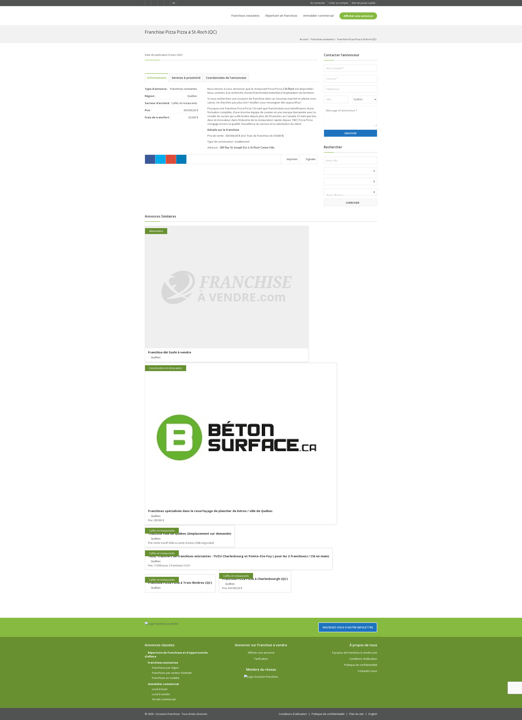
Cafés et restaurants (184, 103)
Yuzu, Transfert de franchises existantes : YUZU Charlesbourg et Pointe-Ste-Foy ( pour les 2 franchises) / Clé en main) (238, 556)
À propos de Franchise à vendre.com (354, 652)
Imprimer (292, 159)
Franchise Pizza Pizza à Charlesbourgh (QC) (255, 579)
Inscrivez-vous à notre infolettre (348, 627)
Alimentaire (156, 231)
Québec (192, 96)
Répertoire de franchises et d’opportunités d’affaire (176, 654)
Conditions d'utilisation (293, 714)
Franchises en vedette (165, 678)
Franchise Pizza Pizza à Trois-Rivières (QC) (180, 582)
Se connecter (317, 3)
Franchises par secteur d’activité (172, 673)
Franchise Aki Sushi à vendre (169, 352)
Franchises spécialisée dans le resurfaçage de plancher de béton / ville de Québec (210, 511)
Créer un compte (338, 3)
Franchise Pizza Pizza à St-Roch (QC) (356, 39)
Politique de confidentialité (360, 665)
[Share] (150, 159)
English (372, 714)
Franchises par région (165, 667)
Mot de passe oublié (363, 3)
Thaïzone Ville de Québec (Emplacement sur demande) (189, 533)
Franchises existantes (245, 16)
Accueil (304, 39)
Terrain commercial (164, 699)
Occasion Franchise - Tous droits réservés (181, 714)
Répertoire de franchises (281, 16)
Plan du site (356, 714)
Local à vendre (161, 694)
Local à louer (160, 689)
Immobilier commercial (318, 16)
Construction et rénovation (165, 368)
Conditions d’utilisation (363, 659)
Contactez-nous (367, 671)
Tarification (261, 659)
